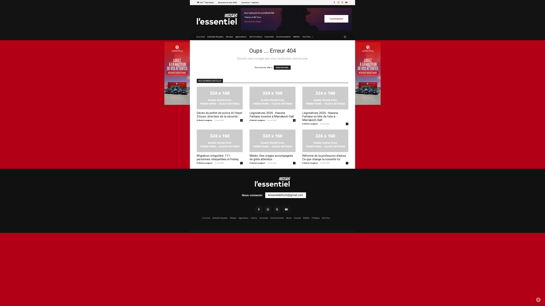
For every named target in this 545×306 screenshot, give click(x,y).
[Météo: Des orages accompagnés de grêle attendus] (272, 140)
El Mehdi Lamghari (204, 120)
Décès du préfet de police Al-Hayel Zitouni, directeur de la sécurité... (219, 114)
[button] (345, 37)
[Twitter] (342, 3)
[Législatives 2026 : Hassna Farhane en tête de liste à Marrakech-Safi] (325, 98)
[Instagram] (338, 3)
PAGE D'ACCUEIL (282, 68)
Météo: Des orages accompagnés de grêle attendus (271, 157)
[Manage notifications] (538, 300)
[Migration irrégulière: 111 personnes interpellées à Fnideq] (220, 140)
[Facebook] (334, 3)
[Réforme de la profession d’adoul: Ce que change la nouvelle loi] (325, 140)
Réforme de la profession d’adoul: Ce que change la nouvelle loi (324, 157)
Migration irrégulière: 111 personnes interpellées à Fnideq (218, 157)
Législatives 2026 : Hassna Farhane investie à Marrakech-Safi (272, 114)
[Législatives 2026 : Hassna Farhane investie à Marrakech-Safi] (272, 98)
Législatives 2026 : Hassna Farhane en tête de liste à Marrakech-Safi (320, 116)
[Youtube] (346, 3)
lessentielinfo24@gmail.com (285, 195)
